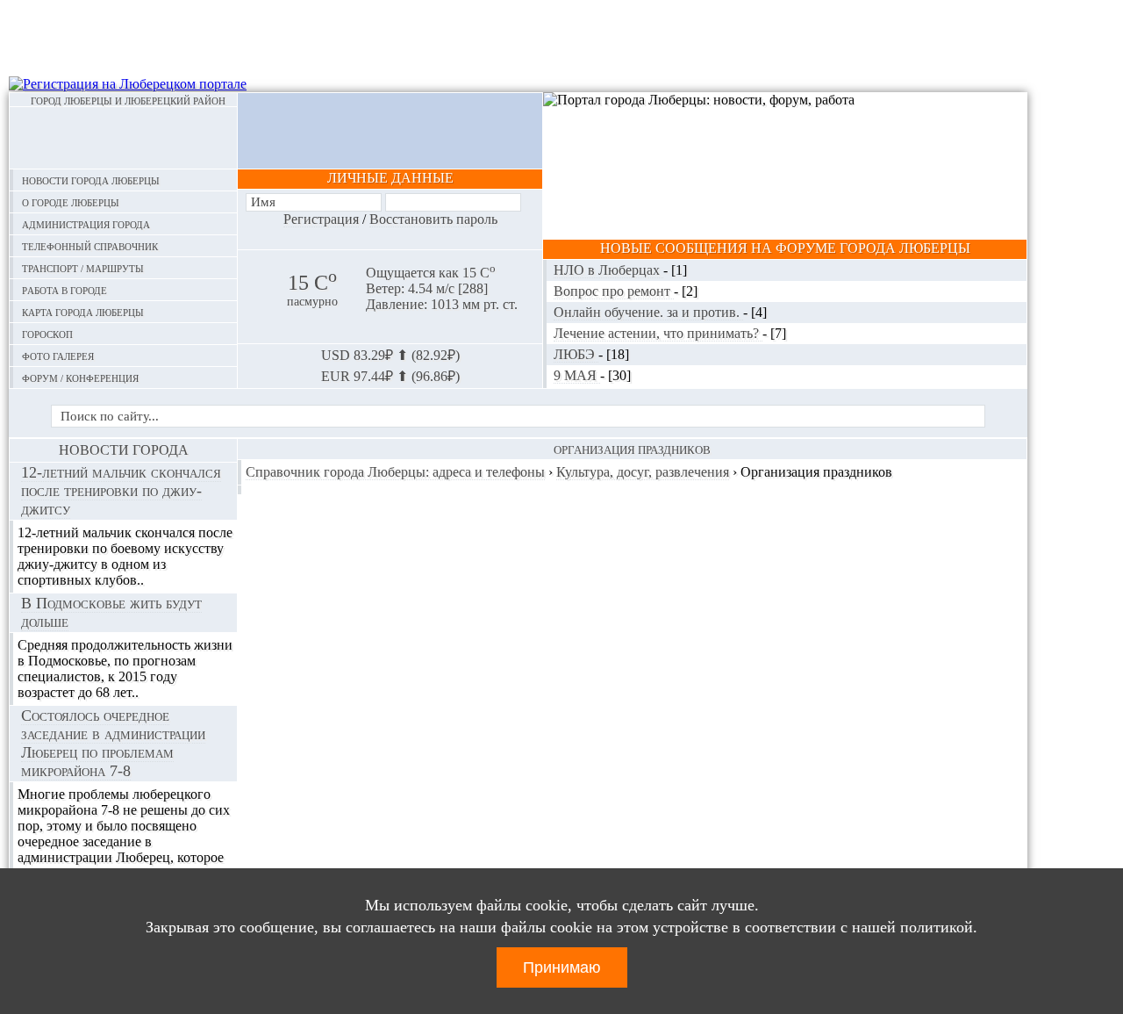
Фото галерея (58, 355)
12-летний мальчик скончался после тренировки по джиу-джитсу (121, 491)
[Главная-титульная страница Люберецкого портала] (123, 138)
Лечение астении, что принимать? (658, 333)
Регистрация (321, 219)
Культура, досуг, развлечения (642, 471)
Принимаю (562, 967)
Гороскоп (47, 333)
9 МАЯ (577, 375)
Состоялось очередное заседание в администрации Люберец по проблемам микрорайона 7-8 (113, 743)
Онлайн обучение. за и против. (648, 312)
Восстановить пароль (433, 219)
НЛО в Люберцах (608, 269)
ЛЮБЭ (576, 354)
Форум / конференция (80, 377)
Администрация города (86, 223)
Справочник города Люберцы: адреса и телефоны (395, 471)
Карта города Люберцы (83, 311)
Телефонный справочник (90, 245)
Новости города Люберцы (91, 179)
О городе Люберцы (70, 201)
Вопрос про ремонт (614, 291)
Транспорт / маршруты (83, 267)
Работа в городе (64, 289)
